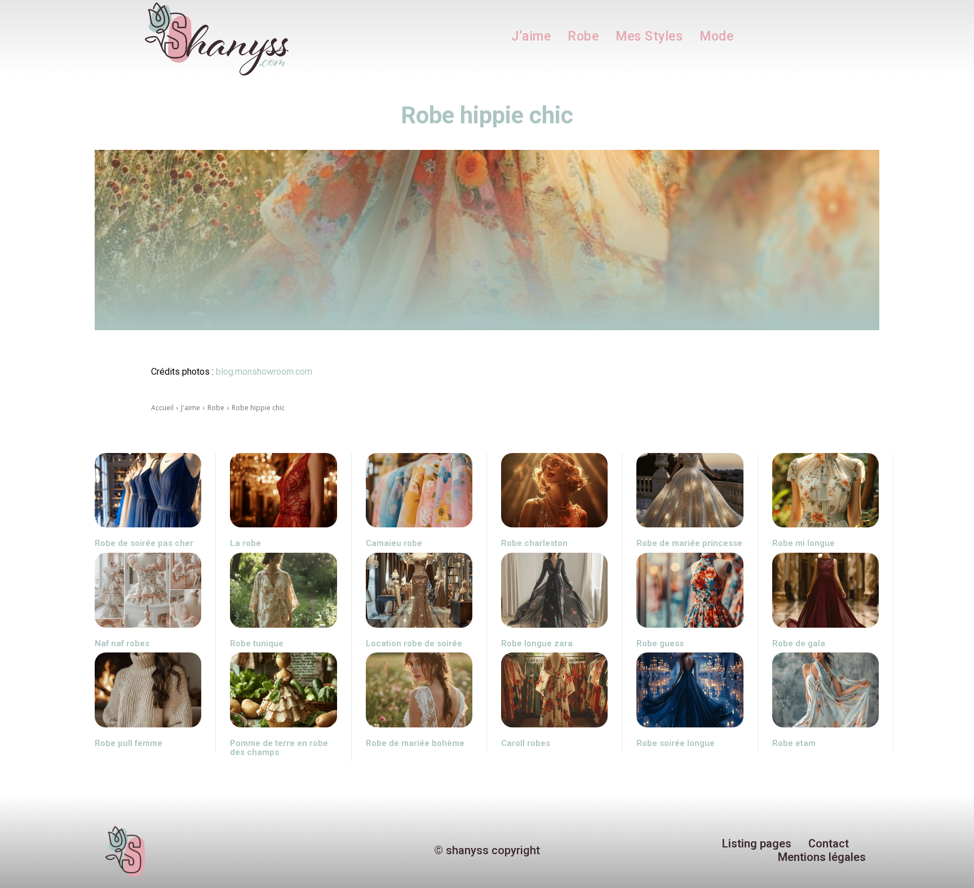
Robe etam (794, 743)
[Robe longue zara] (554, 590)
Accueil (162, 407)
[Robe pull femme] (148, 689)
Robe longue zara (537, 643)
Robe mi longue (803, 543)
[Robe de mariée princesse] (689, 490)
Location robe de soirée (414, 643)
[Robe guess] (689, 590)
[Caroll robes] (554, 689)
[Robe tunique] (283, 590)
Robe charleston (534, 543)
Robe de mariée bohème (415, 743)
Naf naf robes (122, 643)
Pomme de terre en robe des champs (279, 748)
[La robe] (283, 490)
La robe (245, 543)
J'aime (190, 407)
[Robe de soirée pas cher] (148, 490)
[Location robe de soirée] (419, 590)
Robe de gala (798, 643)
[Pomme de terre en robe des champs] (283, 689)
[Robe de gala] (825, 590)
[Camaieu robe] (419, 490)
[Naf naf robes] (148, 590)
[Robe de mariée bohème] (419, 689)
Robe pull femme (128, 743)
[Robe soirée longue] (689, 689)
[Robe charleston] (554, 490)
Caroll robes (525, 743)
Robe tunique (257, 643)
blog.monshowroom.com (264, 371)
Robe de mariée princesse (689, 543)
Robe (215, 407)
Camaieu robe (394, 543)
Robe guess (660, 643)
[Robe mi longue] (825, 490)
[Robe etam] (825, 689)
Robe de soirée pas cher (144, 543)
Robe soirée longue (675, 743)
